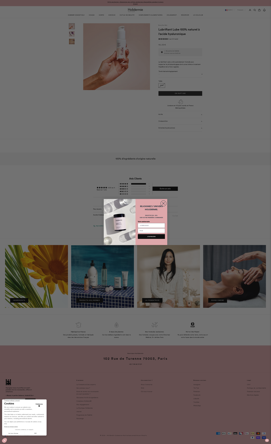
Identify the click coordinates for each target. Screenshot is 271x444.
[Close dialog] (163, 203)
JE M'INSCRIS (151, 236)
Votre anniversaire (144, 221)
